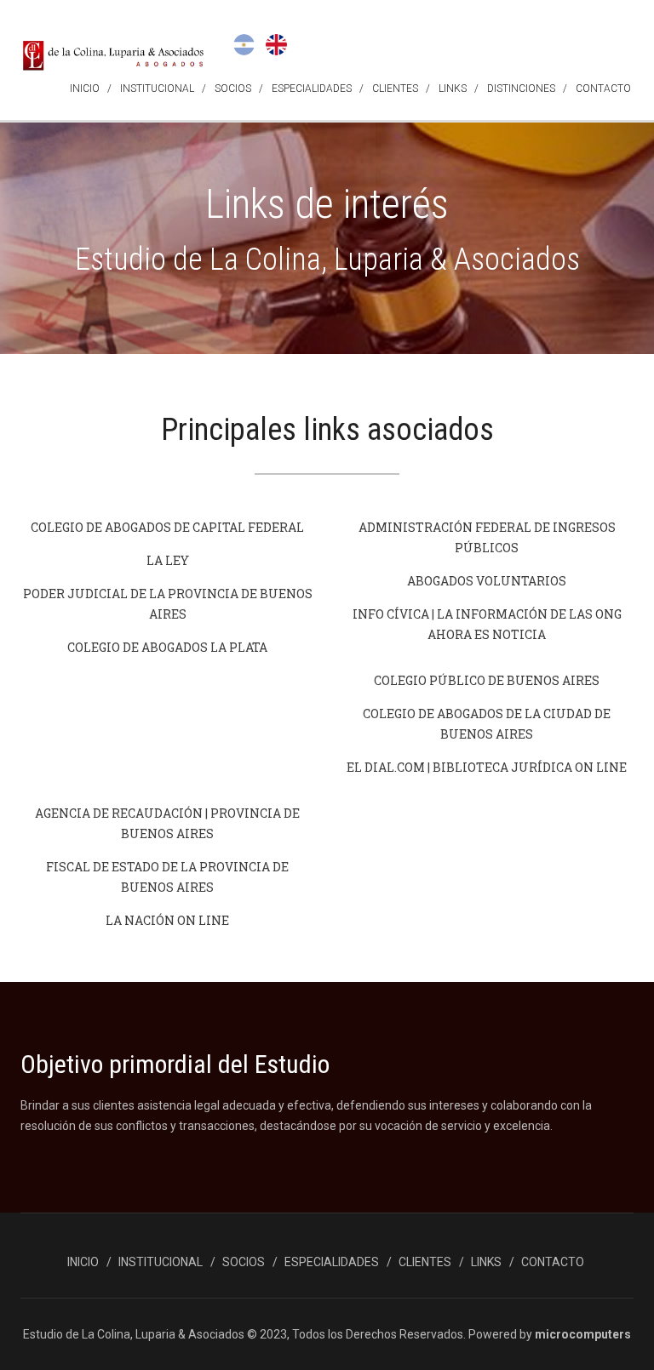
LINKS (453, 88)
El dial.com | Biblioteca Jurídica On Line (487, 767)
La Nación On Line (167, 920)
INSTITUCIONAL (157, 88)
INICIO (85, 88)
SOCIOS (233, 88)
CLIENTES (395, 88)
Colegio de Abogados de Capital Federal (167, 527)
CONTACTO (603, 88)
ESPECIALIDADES (312, 88)
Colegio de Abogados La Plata (167, 647)
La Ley (167, 560)
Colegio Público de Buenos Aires (487, 680)
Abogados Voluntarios (486, 581)
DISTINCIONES (521, 88)
